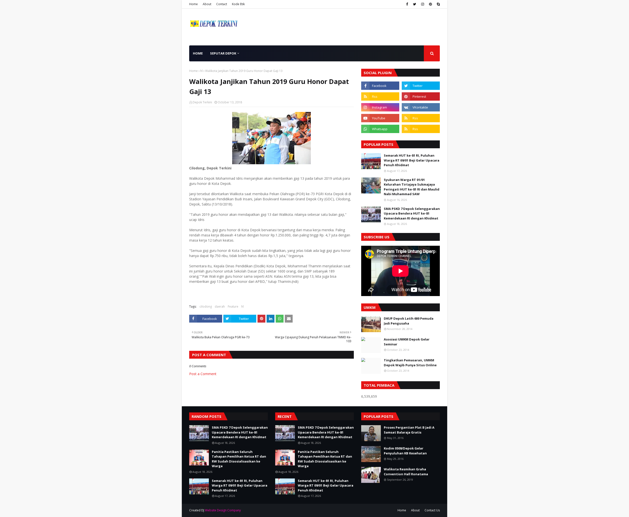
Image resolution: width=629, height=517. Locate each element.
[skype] (438, 4)
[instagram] (422, 4)
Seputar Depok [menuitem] (223, 53)
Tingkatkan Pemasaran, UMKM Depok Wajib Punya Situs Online (410, 362)
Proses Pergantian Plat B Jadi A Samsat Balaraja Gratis (409, 430)
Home (193, 4)
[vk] (421, 107)
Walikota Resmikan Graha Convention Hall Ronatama (406, 471)
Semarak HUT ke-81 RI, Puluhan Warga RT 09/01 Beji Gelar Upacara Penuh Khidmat (411, 160)
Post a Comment (202, 373)
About (207, 4)
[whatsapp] (380, 129)
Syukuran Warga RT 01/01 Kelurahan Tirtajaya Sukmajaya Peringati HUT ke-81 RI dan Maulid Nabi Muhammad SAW (411, 186)
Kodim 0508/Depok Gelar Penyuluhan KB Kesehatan (405, 450)
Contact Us (432, 510)
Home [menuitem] (198, 53)
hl (201, 71)
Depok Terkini (202, 102)
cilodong (206, 306)
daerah (220, 306)
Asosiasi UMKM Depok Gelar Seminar (406, 341)
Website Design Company (223, 510)
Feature (233, 306)
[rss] (380, 96)
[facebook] (407, 4)
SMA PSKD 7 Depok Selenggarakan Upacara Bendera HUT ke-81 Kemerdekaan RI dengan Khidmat (412, 213)
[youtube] (380, 118)
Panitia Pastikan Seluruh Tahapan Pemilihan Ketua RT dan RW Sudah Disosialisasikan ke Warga (239, 458)
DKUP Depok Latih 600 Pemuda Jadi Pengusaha (408, 321)
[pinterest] (430, 4)
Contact (221, 4)
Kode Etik (238, 4)
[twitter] (414, 4)
